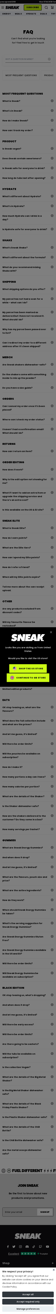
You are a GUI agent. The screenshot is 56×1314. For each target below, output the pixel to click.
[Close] (54, 1270)
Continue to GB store (31, 677)
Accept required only (28, 1301)
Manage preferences (28, 1308)
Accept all (28, 1294)
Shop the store (31, 668)
